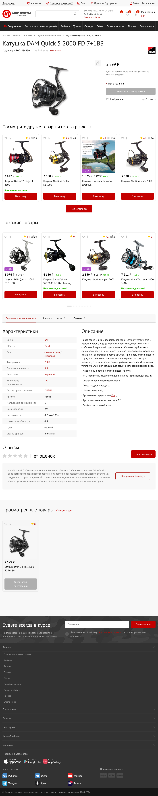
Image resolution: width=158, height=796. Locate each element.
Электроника (147, 26)
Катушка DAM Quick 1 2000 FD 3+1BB (19, 281)
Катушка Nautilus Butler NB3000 (56, 182)
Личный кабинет (11, 736)
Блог (83, 3)
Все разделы (14, 26)
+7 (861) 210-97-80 (93, 13)
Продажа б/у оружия (105, 3)
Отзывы (79, 318)
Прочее (132, 26)
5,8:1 (47, 368)
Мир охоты (16, 14)
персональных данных (110, 632)
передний (49, 374)
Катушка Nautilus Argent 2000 (98, 279)
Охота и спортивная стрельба (41, 26)
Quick (47, 346)
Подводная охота (12, 683)
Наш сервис (8, 727)
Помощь (6, 718)
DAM (46, 339)
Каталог (6, 647)
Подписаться (143, 624)
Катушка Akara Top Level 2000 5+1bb (137, 281)
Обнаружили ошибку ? (133, 475)
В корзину (20, 196)
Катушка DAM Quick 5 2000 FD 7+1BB (19, 568)
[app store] (12, 761)
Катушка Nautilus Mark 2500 (136, 181)
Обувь (100, 26)
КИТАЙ (48, 390)
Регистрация (149, 3)
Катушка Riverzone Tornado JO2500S (97, 182)
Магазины (36, 3)
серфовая (49, 355)
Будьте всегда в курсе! (27, 624)
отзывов (55, 50)
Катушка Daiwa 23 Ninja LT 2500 (18, 182)
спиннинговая (52, 352)
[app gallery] (52, 761)
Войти (136, 3)
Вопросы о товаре (53, 318)
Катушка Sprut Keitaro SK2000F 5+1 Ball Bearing (57, 281)
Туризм (77, 26)
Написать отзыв (143, 454)
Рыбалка (65, 26)
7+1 (46, 380)
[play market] (32, 761)
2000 (47, 362)
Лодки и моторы (116, 26)
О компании (9, 709)
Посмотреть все (79, 208)
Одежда (88, 26)
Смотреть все (64, 510)
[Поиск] (57, 13)
